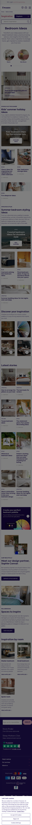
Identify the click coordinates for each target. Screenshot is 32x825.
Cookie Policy (20, 811)
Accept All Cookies (16, 815)
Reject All (16, 819)
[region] (16, 810)
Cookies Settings (16, 823)
